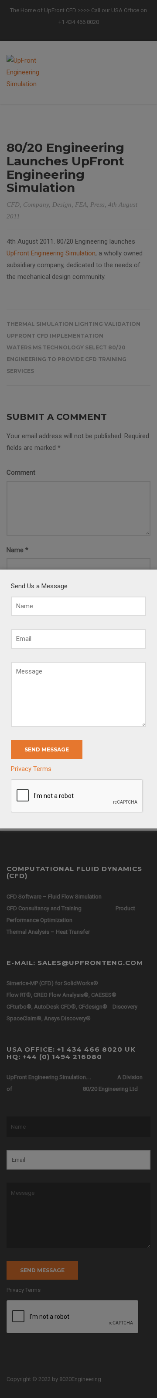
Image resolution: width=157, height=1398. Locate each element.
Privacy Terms (31, 769)
